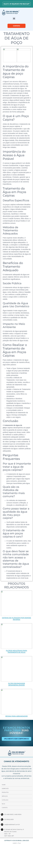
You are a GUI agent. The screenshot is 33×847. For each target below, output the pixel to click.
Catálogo (5, 800)
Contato (5, 807)
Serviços (5, 796)
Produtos (5, 792)
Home (3, 784)
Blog (3, 803)
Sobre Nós (5, 788)
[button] (13, 18)
